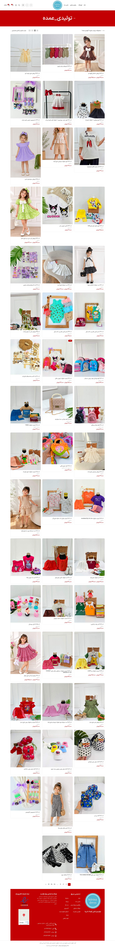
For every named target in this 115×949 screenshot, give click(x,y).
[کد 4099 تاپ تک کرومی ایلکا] (25, 557)
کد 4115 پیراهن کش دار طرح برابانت (31, 332)
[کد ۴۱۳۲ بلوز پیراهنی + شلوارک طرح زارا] (89, 99)
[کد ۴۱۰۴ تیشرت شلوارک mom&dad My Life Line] (89, 498)
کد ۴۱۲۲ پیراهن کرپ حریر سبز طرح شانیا (30, 238)
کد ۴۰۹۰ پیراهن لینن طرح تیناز (96, 722)
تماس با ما (77, 902)
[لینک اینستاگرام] (31, 5)
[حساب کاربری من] (16, 5)
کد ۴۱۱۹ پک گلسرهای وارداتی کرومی (31, 285)
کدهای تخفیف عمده (64, 912)
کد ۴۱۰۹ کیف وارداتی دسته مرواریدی (63, 419)
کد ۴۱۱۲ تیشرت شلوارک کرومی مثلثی (63, 378)
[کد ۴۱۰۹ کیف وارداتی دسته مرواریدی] (57, 402)
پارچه (67, 915)
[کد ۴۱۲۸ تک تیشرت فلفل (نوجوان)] (89, 146)
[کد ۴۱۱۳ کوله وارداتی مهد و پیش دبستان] (89, 358)
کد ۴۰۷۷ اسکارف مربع (67, 875)
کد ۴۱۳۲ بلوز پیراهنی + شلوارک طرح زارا (94, 120)
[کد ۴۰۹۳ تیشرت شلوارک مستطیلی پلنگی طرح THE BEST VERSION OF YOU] (57, 650)
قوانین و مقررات (76, 912)
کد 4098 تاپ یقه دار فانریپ (97, 624)
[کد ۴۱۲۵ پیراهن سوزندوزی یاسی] (25, 153)
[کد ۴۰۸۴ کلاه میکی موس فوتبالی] (89, 745)
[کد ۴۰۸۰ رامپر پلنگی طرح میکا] (57, 801)
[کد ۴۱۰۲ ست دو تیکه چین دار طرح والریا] (25, 504)
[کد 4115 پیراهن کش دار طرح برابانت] (25, 311)
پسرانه (38, 427)
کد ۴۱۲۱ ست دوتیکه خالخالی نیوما (95, 285)
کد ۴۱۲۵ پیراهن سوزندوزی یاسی (32, 179)
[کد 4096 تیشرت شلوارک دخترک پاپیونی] (57, 601)
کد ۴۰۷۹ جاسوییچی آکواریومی (33, 812)
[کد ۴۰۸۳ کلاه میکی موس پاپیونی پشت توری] (57, 748)
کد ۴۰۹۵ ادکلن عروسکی (34, 624)
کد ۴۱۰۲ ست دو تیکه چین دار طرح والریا (30, 531)
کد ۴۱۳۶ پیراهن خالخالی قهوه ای (95, 73)
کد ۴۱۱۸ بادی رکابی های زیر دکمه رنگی (94, 332)
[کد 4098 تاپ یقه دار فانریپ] (89, 604)
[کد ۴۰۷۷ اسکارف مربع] (57, 854)
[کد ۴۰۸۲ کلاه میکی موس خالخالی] (25, 748)
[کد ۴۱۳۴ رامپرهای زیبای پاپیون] (57, 49)
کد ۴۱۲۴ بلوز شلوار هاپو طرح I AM (95, 226)
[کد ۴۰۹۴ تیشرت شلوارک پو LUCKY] (89, 650)
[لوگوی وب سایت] (57, 5)
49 (48, 884)
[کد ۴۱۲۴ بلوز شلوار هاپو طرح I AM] (89, 205)
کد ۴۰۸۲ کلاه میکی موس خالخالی (32, 769)
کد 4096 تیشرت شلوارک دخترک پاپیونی (63, 618)
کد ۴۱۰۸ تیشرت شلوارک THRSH (32, 425)
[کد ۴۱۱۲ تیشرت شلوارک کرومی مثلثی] (57, 358)
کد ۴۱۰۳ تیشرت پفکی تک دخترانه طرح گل (62, 518)
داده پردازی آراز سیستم (64, 945)
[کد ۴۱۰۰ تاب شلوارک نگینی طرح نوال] (57, 557)
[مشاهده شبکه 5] (30, 31)
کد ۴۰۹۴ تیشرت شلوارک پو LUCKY (95, 671)
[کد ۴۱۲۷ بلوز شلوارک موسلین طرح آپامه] (57, 144)
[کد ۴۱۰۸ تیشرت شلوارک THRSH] (25, 404)
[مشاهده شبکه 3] (35, 31)
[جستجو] (19, 5)
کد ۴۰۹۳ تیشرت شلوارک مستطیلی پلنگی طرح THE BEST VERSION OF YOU (59, 671)
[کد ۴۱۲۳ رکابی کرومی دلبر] (57, 205)
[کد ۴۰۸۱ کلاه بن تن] (89, 795)
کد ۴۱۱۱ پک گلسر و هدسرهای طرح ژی (31, 376)
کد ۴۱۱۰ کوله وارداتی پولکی (97, 425)
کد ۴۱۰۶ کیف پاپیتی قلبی (66, 466)
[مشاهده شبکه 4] (32, 31)
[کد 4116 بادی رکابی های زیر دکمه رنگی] (57, 311)
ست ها (67, 905)
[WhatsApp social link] (27, 5)
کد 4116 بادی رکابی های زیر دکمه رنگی (63, 332)
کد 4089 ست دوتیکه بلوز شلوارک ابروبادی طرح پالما (60, 722)
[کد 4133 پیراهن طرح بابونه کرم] (25, 53)
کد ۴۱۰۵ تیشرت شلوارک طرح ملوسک (31, 472)
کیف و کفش (100, 380)
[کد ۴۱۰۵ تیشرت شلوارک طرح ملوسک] (25, 451)
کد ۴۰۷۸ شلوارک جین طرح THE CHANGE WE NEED (91, 875)
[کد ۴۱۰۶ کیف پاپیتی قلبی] (57, 448)
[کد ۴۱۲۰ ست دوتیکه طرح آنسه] (57, 264)
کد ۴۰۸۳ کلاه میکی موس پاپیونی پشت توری (61, 769)
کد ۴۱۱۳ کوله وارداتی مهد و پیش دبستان (93, 378)
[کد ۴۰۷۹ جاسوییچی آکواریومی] (25, 793)
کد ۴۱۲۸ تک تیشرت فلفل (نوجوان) (95, 167)
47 (54, 884)
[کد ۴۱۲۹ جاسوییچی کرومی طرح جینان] (25, 99)
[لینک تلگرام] (23, 5)
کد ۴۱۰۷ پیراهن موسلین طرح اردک (95, 472)
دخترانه (101, 75)
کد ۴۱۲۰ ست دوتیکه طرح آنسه (64, 285)
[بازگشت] (74, 18)
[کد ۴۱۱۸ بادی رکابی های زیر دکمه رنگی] (89, 311)
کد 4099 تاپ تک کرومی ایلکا (33, 577)
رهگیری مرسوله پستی (75, 905)
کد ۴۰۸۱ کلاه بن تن (98, 816)
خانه (104, 30)
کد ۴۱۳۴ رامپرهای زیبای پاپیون (64, 66)
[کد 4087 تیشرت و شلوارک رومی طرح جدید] (25, 702)
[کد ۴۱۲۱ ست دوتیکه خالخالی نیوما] (89, 264)
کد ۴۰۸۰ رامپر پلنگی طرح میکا (65, 828)
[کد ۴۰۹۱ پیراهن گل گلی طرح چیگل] (25, 653)
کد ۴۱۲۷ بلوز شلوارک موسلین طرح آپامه (62, 161)
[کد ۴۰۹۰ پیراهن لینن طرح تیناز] (89, 702)
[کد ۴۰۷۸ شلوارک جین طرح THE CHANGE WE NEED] (89, 854)
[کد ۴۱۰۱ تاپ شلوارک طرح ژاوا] (89, 557)
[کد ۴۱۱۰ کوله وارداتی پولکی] (89, 404)
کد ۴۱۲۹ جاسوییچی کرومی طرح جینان (31, 120)
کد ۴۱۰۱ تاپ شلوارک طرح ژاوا (96, 577)
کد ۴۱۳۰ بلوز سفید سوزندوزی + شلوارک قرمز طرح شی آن (59, 120)
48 (51, 884)
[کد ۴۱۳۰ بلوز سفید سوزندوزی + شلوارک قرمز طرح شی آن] (57, 99)
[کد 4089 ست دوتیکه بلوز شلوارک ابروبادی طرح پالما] (57, 702)
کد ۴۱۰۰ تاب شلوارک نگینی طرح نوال (63, 577)
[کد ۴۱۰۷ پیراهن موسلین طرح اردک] (89, 451)
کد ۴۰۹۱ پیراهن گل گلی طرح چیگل (32, 676)
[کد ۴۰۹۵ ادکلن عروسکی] (25, 604)
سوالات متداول (76, 908)
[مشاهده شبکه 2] (37, 31)
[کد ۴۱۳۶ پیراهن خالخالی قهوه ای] (89, 53)
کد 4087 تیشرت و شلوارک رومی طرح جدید (30, 722)
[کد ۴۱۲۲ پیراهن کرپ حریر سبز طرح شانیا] (25, 212)
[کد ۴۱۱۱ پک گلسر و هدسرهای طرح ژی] (25, 357)
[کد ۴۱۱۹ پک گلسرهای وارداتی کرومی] (25, 264)
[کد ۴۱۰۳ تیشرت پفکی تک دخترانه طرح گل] (57, 498)
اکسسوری (38, 122)
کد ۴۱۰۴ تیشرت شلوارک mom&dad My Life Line (92, 518)
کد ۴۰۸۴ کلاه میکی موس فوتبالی (95, 762)
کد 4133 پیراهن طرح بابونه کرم (32, 73)
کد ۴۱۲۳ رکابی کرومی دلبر (66, 226)
